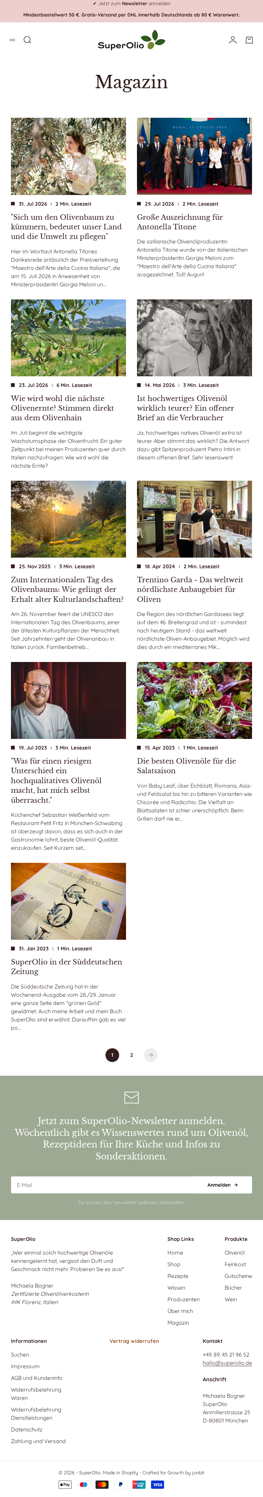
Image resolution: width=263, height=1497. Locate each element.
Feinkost (235, 1264)
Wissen (176, 1287)
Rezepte (177, 1275)
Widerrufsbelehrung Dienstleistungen (36, 1413)
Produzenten (183, 1299)
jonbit (198, 1473)
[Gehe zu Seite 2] (151, 1055)
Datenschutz (26, 1429)
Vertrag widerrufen (134, 1341)
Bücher (233, 1287)
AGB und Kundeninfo (37, 1377)
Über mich (180, 1310)
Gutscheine (238, 1275)
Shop (173, 1264)
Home (175, 1252)
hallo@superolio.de (227, 1362)
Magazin (178, 1322)
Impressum (25, 1366)
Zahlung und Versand (38, 1441)
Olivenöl (235, 1252)
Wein (231, 1299)
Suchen (20, 1354)
